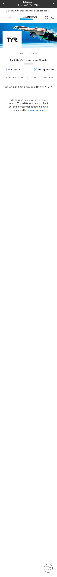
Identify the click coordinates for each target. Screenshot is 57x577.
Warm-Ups (48, 77)
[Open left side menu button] (4, 18)
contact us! (37, 110)
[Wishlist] (47, 18)
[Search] (10, 18)
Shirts (33, 77)
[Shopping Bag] (52, 18)
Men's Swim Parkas (14, 77)
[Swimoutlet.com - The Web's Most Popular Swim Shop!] (28, 18)
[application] (48, 568)
